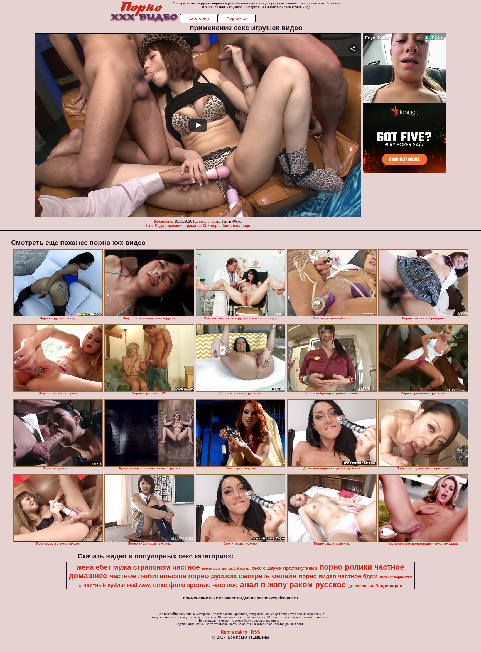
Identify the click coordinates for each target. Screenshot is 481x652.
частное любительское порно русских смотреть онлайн (202, 576)
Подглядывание (169, 225)
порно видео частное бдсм (338, 576)
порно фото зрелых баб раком (225, 568)
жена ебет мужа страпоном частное (138, 567)
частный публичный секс (117, 585)
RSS (255, 632)
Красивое (193, 225)
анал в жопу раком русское (293, 584)
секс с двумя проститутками (284, 568)
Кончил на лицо (236, 225)
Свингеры (211, 225)
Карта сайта (234, 632)
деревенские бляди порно (375, 586)
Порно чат (237, 18)
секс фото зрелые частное (195, 585)
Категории (198, 18)
